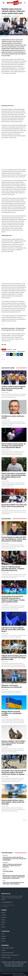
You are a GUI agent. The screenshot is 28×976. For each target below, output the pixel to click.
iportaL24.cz (8, 16)
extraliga (9, 349)
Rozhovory (5, 855)
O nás (2, 933)
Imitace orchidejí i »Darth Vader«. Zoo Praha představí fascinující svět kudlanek (13, 743)
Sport (4, 873)
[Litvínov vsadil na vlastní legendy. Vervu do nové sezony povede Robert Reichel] (14, 377)
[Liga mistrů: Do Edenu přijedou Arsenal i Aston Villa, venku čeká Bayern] (14, 619)
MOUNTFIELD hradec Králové (8, 351)
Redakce (3, 936)
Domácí (3, 912)
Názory (4, 869)
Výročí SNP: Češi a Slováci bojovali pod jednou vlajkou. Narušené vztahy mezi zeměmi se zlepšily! (13, 772)
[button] (25, 3)
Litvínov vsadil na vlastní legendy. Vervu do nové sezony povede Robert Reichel (13, 388)
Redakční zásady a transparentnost (10, 955)
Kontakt (3, 938)
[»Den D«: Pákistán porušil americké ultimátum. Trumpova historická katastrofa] (14, 558)
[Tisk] (21, 354)
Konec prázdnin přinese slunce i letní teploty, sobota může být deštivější (12, 802)
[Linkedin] (18, 354)
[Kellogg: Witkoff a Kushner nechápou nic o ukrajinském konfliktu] (14, 702)
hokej (14, 349)
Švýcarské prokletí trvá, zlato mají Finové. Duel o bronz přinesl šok (14, 505)
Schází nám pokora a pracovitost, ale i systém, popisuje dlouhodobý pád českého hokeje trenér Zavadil (13, 476)
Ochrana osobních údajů (7, 947)
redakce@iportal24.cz (6, 902)
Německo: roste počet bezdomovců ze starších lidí (11, 686)
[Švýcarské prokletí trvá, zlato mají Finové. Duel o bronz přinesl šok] (14, 496)
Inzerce (3, 941)
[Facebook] (7, 354)
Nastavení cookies (5, 957)
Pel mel (3, 927)
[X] (11, 354)
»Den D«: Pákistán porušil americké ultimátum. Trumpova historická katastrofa (12, 568)
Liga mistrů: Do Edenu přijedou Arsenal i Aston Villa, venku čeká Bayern (13, 629)
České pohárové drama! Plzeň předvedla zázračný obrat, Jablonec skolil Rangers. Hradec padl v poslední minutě (13, 599)
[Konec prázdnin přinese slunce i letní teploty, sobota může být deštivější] (14, 791)
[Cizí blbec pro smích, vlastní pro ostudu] (14, 407)
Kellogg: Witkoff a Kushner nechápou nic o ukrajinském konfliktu (11, 713)
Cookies (3, 950)
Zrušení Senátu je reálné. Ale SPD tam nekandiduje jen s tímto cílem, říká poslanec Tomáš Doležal (14, 539)
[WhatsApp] (14, 354)
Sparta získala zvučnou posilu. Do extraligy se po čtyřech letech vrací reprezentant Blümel (13, 445)
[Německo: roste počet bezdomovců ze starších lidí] (14, 676)
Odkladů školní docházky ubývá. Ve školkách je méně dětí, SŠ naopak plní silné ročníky (13, 657)
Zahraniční (5, 862)
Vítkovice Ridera (21, 351)
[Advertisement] (14, 90)
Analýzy (3, 922)
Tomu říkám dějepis (8, 871)
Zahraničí (3, 915)
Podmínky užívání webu (7, 952)
